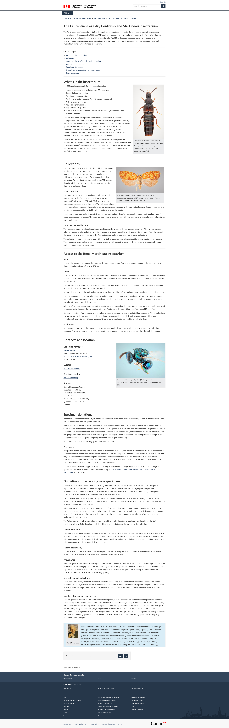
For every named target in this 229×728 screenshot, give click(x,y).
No (126, 656)
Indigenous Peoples (137, 700)
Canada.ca (67, 18)
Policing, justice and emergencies (108, 706)
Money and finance (103, 716)
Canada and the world (104, 713)
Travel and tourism (69, 703)
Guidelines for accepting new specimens (83, 70)
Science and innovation (138, 697)
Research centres (130, 18)
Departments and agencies (106, 688)
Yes (120, 656)
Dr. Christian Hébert (72, 368)
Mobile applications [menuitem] (80, 724)
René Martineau (72, 73)
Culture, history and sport (105, 703)
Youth (133, 706)
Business (66, 706)
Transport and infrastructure (106, 709)
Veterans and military (137, 703)
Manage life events (137, 709)
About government (137, 688)
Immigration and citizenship (72, 700)
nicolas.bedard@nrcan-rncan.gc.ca (78, 356)
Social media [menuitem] (67, 724)
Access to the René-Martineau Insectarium (83, 61)
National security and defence (107, 700)
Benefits (66, 709)
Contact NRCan (68, 678)
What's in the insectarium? (77, 55)
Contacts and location (75, 64)
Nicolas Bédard (70, 350)
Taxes (65, 716)
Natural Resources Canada (82, 18)
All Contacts (67, 688)
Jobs (65, 697)
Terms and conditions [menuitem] (108, 724)
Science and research (114, 18)
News (99, 678)
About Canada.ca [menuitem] (94, 724)
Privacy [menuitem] (120, 724)
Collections (70, 58)
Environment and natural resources (108, 697)
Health (65, 713)
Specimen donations (74, 67)
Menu (67, 13)
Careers (133, 678)
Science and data (99, 18)
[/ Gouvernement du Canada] (80, 6)
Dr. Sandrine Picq (71, 378)
